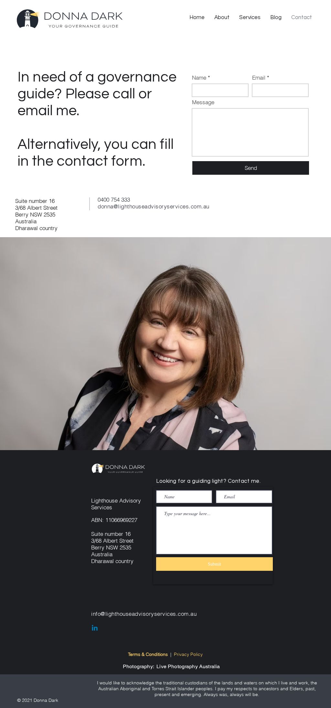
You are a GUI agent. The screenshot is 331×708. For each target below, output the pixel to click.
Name (199, 77)
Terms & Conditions (148, 654)
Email (258, 77)
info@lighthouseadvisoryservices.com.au (144, 613)
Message (203, 102)
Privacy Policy (188, 654)
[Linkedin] (94, 628)
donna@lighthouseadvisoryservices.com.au (153, 206)
